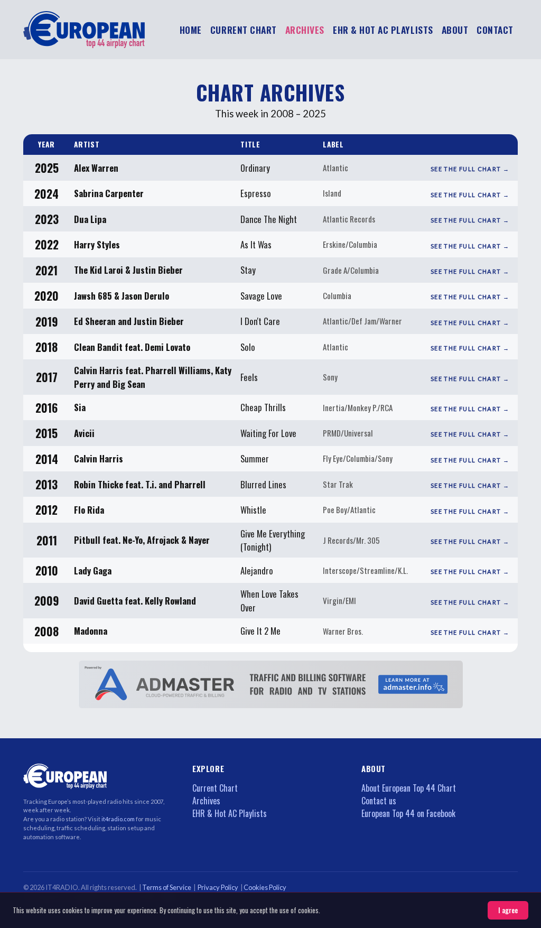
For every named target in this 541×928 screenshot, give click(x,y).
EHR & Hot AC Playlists (229, 813)
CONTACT (495, 29)
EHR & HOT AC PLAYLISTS (383, 29)
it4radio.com (118, 818)
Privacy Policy (218, 887)
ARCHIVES (304, 29)
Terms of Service (167, 887)
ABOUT (455, 29)
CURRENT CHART (243, 29)
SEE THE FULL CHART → (470, 168)
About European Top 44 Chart (408, 788)
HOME (191, 29)
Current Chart (215, 788)
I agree (508, 910)
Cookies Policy (265, 887)
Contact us (378, 800)
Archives (206, 800)
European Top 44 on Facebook (408, 813)
